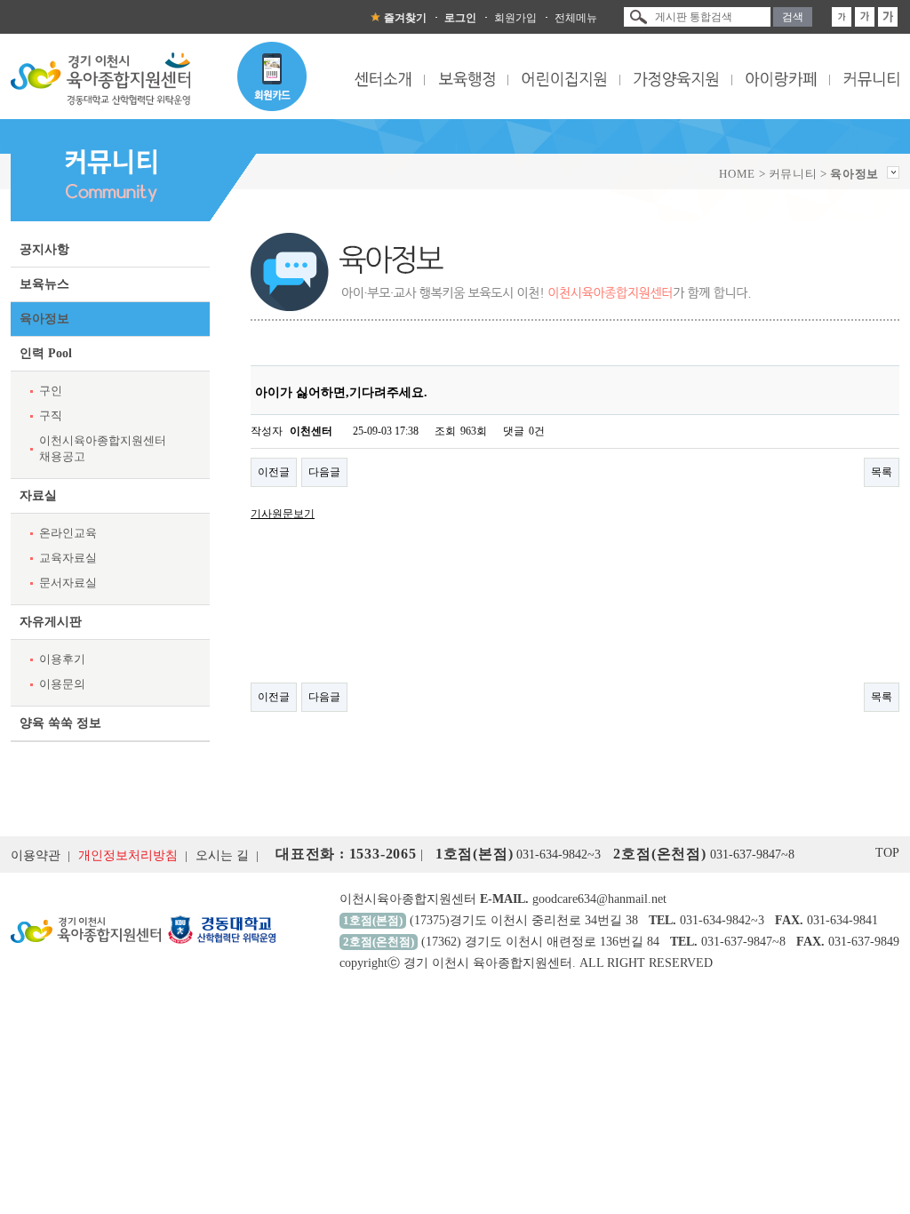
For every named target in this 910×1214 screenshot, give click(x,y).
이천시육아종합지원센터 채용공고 (102, 448)
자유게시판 (51, 621)
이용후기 (62, 659)
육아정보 (44, 318)
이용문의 (62, 684)
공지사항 (44, 249)
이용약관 (35, 855)
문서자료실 (68, 582)
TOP (887, 852)
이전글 (274, 472)
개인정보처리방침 (128, 855)
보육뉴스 (44, 284)
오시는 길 (222, 855)
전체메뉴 (576, 18)
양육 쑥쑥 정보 (60, 723)
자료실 (38, 495)
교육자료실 (68, 557)
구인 (50, 390)
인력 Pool (46, 353)
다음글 (324, 472)
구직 (50, 415)
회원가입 (515, 18)
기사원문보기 (283, 513)
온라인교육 (68, 532)
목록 (881, 472)
